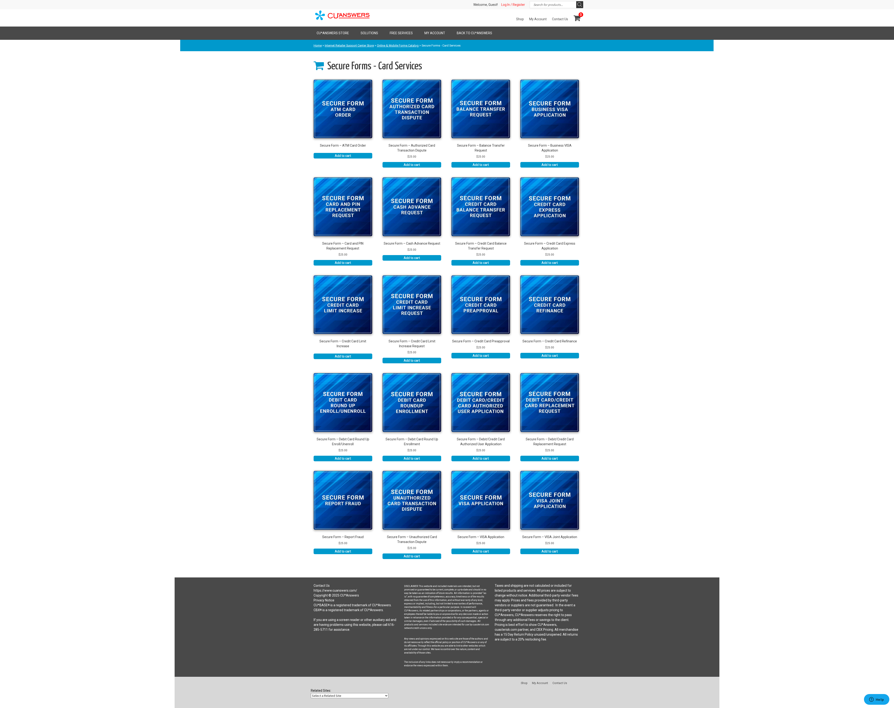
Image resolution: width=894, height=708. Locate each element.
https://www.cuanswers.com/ (335, 590)
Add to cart (343, 156)
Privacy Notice (324, 600)
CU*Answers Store (333, 33)
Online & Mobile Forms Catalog (398, 45)
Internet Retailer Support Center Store (349, 45)
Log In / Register (513, 5)
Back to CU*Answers (474, 33)
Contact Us (560, 19)
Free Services (401, 33)
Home (318, 45)
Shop (520, 19)
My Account (538, 19)
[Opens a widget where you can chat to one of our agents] (876, 700)
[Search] (579, 4)
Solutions (369, 33)
